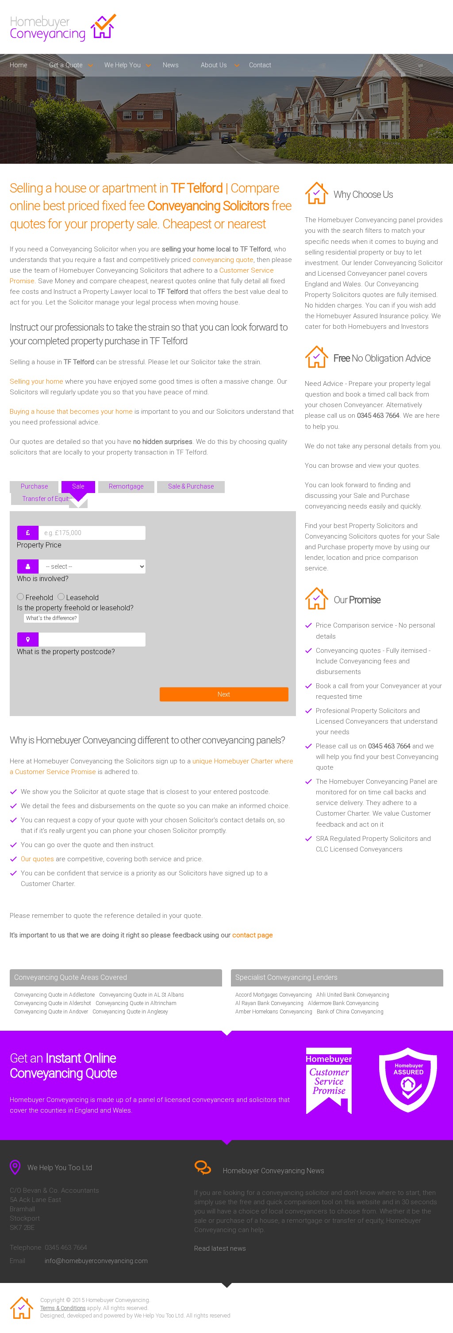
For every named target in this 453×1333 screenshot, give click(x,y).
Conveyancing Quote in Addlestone (54, 995)
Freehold (39, 597)
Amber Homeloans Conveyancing (273, 1012)
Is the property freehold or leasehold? (75, 612)
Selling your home (36, 381)
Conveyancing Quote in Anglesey (130, 1012)
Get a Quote (65, 65)
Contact (260, 65)
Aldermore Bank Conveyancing (343, 1003)
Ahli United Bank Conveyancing (352, 995)
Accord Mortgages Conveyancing (273, 995)
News (171, 65)
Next (224, 694)
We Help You (122, 65)
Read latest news (220, 1248)
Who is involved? (43, 578)
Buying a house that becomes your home (71, 412)
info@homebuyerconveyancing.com (96, 1260)
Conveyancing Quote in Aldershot (52, 1003)
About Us (214, 65)
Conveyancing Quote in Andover (51, 1012)
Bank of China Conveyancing (350, 1012)
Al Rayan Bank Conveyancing (269, 1003)
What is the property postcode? (66, 651)
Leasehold (82, 597)
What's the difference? (51, 618)
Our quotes (37, 859)
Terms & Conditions (63, 1308)
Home (18, 65)
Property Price (39, 545)
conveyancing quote (222, 260)
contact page (252, 935)
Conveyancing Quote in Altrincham (136, 1003)
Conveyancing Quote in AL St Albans (141, 995)
